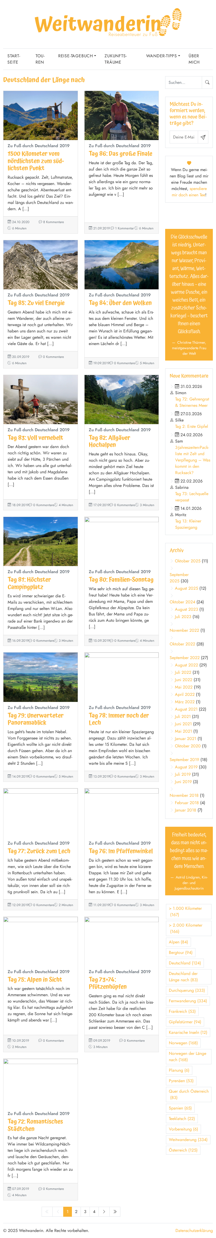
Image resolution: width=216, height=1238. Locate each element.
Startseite (13, 59)
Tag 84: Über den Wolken (120, 303)
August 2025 (186, 588)
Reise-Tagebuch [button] (75, 56)
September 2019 (184, 760)
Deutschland (185, 963)
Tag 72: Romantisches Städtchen (35, 1125)
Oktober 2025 (187, 561)
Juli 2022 (183, 672)
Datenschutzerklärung (194, 1230)
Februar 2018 (187, 803)
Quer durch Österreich (189, 1094)
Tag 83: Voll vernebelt (35, 438)
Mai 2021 (183, 731)
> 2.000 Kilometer (185, 928)
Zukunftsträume (115, 59)
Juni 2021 (183, 724)
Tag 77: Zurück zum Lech (39, 851)
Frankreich (182, 1011)
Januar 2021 (185, 739)
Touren (40, 59)
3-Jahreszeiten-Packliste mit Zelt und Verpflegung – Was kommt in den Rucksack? (192, 460)
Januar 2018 (185, 810)
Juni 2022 (183, 680)
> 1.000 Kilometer (185, 911)
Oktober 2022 (182, 644)
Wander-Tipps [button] (161, 56)
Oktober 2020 (188, 746)
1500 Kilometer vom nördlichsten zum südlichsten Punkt (36, 161)
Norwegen (183, 1043)
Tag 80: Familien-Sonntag (121, 580)
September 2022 (185, 658)
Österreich (183, 1150)
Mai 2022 (184, 687)
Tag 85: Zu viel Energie (36, 303)
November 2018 (184, 795)
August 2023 (186, 609)
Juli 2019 (183, 774)
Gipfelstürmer (185, 1022)
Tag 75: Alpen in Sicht (35, 980)
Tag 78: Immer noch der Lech (119, 719)
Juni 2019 (183, 782)
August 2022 (186, 665)
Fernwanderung (188, 1001)
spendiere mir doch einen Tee (189, 192)
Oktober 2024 (182, 602)
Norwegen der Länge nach (187, 1056)
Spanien (180, 1108)
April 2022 (185, 694)
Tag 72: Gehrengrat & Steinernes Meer (192, 402)
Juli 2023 (183, 617)
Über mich (194, 59)
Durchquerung (187, 990)
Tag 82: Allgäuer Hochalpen (109, 441)
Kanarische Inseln (188, 1032)
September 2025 (179, 578)
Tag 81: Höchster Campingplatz (29, 583)
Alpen (178, 942)
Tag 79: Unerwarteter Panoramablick (35, 719)
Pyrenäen (181, 1081)
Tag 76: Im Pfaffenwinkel (121, 851)
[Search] (207, 82)
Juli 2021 (183, 716)
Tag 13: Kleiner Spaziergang (188, 524)
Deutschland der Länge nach (183, 976)
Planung (179, 1070)
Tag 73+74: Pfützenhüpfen (108, 983)
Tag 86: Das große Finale (120, 154)
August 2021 (186, 709)
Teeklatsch (182, 1119)
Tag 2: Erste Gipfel (191, 426)
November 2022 (184, 630)
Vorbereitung (183, 1129)
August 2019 (186, 767)
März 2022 (185, 702)
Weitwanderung (188, 1140)
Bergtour (181, 952)
